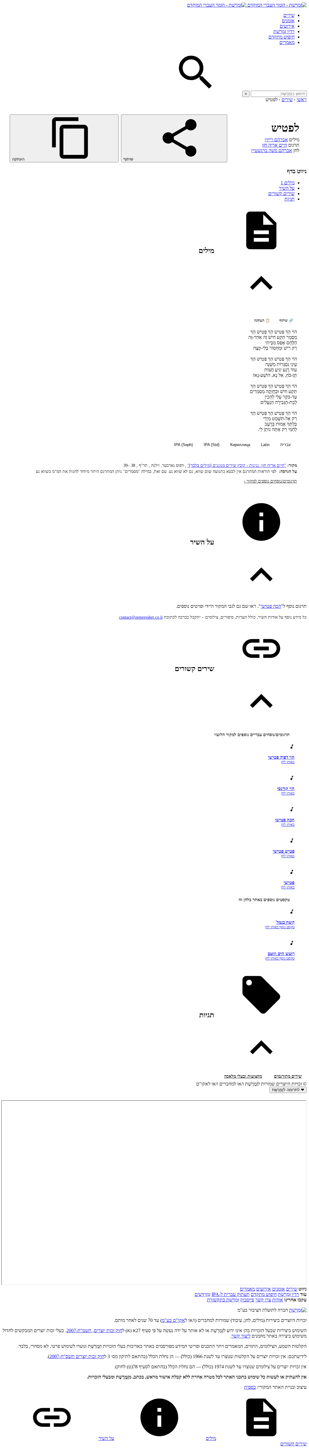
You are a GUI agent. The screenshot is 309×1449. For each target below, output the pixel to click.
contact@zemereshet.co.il (141, 617)
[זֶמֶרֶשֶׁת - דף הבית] (298, 1310)
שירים (289, 15)
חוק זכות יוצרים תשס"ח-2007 (76, 1356)
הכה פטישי (271, 606)
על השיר (287, 188)
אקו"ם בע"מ (173, 1320)
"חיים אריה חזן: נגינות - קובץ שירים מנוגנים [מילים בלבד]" (236, 465)
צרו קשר (263, 1299)
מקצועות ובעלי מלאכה (243, 1076)
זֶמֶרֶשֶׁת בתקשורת (223, 1299)
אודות (277, 1299)
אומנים (288, 20)
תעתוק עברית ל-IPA (231, 1294)
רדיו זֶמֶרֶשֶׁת (288, 1294)
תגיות (290, 198)
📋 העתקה (262, 320)
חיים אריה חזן (274, 145)
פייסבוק (247, 1299)
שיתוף (128, 159)
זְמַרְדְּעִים (202, 1294)
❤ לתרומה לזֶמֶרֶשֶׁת (288, 1090)
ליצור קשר (240, 1335)
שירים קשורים (281, 193)
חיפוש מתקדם (282, 36)
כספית (250, 1387)
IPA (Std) (211, 444)
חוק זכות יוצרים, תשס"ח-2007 (94, 1330)
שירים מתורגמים (288, 1076)
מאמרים (287, 42)
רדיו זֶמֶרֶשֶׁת (284, 31)
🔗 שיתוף (286, 320)
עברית (285, 444)
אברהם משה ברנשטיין (271, 150)
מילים (288, 182)
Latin (265, 444)
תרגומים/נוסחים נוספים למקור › (270, 481)
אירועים (287, 26)
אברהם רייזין (276, 139)
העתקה (19, 159)
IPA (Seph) (183, 444)
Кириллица (240, 444)
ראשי (302, 99)
